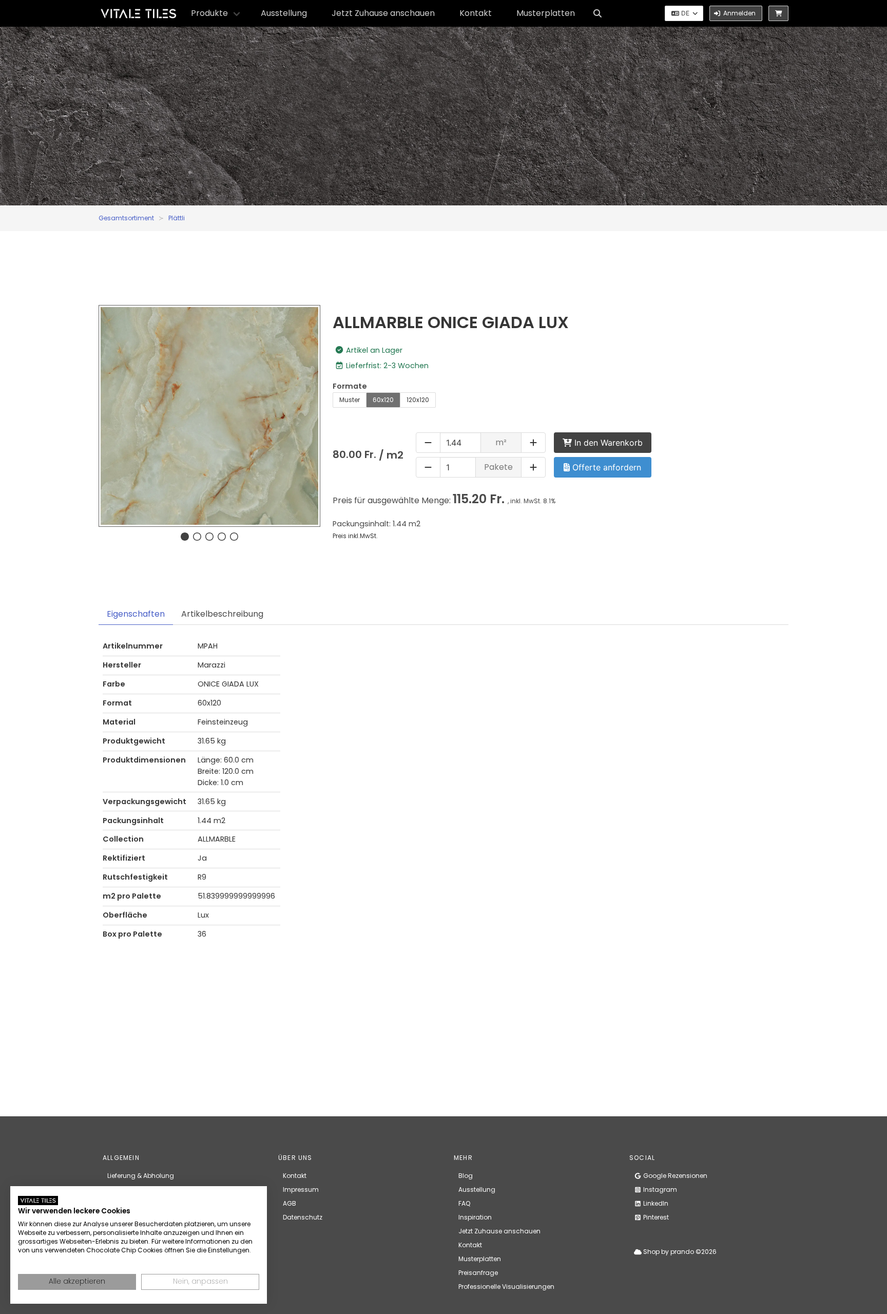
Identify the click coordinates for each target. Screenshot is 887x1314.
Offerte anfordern (605, 467)
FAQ (464, 1203)
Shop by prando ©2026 (679, 1251)
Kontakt (475, 13)
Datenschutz (302, 1217)
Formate (350, 386)
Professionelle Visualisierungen (506, 1286)
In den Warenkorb (607, 442)
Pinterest (655, 1217)
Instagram (659, 1189)
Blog (465, 1175)
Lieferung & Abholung (140, 1175)
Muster (349, 399)
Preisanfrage (478, 1272)
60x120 (383, 399)
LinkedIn (655, 1203)
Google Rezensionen (674, 1175)
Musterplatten (545, 13)
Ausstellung (284, 13)
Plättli (176, 218)
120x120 (418, 399)
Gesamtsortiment (126, 218)
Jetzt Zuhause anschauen (383, 13)
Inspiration (475, 1217)
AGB (289, 1203)
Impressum (301, 1189)
